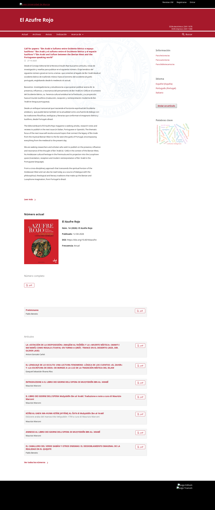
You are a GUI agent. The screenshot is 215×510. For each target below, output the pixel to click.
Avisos (49, 34)
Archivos (37, 34)
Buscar (188, 34)
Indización (61, 34)
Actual (25, 34)
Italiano (159, 92)
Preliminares (32, 310)
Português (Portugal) (166, 88)
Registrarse (181, 2)
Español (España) (164, 83)
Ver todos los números (34, 462)
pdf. (30, 285)
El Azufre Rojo (36, 19)
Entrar (192, 2)
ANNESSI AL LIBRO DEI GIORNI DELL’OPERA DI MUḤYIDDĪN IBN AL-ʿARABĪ (63, 431)
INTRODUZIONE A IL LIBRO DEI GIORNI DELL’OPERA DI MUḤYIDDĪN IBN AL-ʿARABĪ (67, 382)
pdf (141, 345)
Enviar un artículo (166, 106)
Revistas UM (167, 2)
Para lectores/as (163, 55)
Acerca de (76, 34)
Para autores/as (163, 60)
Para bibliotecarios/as (165, 64)
